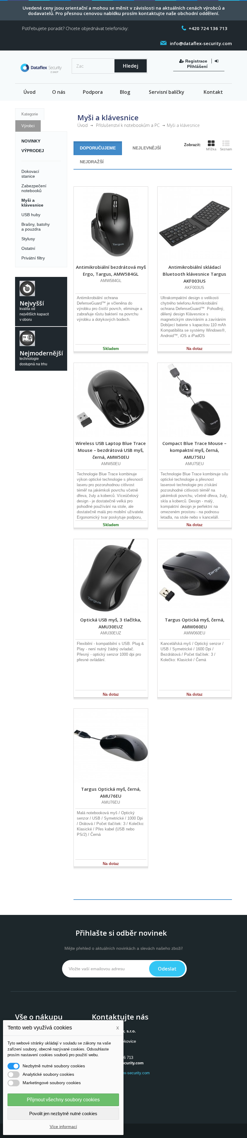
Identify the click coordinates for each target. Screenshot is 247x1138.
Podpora (93, 92)
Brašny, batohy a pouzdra (35, 227)
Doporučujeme (98, 148)
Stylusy (28, 238)
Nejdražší (92, 161)
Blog (125, 92)
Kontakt (213, 92)
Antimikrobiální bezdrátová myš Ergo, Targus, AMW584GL (111, 270)
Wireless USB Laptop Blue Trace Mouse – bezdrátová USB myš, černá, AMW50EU (111, 450)
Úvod (29, 92)
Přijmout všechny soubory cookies (63, 1099)
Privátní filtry (33, 258)
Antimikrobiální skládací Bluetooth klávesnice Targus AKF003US (194, 274)
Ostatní (28, 248)
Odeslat (167, 968)
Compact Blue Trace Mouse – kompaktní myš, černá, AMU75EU (194, 450)
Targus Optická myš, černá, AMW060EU (194, 623)
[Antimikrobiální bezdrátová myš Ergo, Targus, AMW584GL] (111, 224)
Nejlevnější (147, 148)
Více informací (63, 1126)
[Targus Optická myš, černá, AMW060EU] (195, 576)
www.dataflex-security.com (126, 1073)
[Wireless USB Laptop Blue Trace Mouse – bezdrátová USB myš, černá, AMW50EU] (111, 400)
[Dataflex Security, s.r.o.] (41, 69)
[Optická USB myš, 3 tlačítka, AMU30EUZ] (111, 576)
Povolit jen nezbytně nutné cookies (63, 1113)
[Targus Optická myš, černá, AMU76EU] (111, 746)
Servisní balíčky (166, 92)
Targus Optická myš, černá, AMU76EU (111, 792)
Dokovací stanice (30, 174)
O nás (58, 92)
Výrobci (28, 126)
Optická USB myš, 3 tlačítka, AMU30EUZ (110, 623)
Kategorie (29, 114)
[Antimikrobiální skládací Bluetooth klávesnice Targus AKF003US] (195, 224)
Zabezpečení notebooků (33, 188)
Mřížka (211, 149)
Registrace (196, 61)
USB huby (30, 214)
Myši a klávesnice (32, 202)
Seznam (226, 149)
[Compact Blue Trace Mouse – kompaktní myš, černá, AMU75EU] (195, 400)
